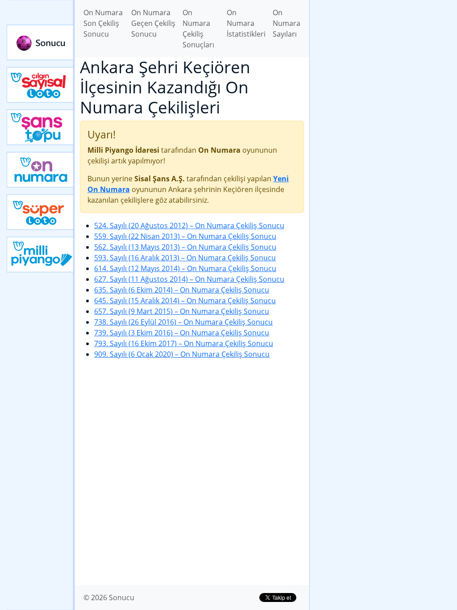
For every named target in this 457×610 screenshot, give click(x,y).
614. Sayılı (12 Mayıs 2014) (185, 268)
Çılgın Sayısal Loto (41, 85)
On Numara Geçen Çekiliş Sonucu (153, 23)
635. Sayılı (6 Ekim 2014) (181, 290)
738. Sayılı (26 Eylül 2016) (183, 322)
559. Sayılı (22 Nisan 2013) (185, 236)
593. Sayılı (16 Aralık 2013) (185, 258)
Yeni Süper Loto (41, 212)
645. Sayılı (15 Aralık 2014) (185, 300)
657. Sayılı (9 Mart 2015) (181, 311)
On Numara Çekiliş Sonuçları (198, 29)
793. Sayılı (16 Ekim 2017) (183, 343)
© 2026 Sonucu (108, 597)
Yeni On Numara (41, 170)
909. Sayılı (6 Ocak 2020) (182, 354)
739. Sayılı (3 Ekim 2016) (181, 333)
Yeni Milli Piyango (41, 254)
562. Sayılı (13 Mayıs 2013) (185, 247)
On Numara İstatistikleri (246, 23)
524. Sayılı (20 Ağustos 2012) (189, 225)
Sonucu (41, 42)
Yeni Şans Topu (41, 127)
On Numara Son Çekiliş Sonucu (103, 23)
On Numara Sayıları (286, 23)
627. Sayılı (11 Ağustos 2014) (189, 279)
